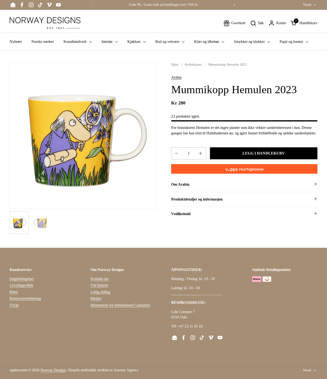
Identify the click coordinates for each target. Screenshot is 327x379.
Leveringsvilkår (21, 285)
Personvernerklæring (25, 298)
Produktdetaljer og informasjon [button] (197, 199)
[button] (257, 23)
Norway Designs (53, 370)
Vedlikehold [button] (181, 214)
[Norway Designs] (45, 23)
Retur (14, 292)
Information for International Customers (120, 305)
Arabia (176, 77)
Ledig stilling (100, 292)
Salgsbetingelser (22, 279)
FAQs (14, 305)
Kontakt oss (99, 279)
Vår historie (99, 285)
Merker (95, 298)
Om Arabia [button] (180, 184)
